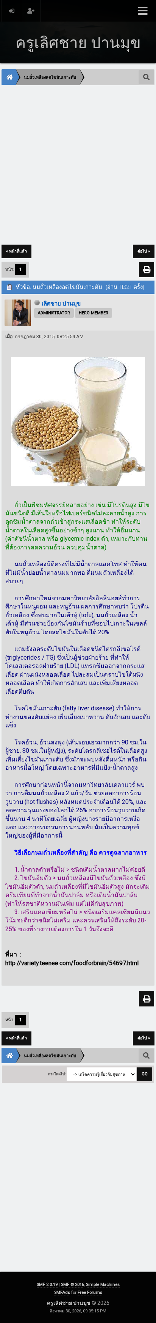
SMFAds (62, 1292)
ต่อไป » (143, 251)
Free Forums (90, 1292)
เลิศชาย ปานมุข (61, 303)
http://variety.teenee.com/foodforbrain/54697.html (72, 963)
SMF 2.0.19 (47, 1284)
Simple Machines (103, 1284)
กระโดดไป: (57, 1074)
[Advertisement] (78, 165)
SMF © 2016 (72, 1284)
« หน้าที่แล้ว (16, 251)
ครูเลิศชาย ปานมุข (69, 1303)
